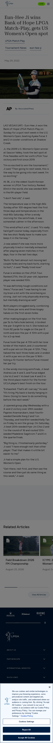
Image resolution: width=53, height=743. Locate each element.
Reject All (26, 730)
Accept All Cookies (26, 738)
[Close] (49, 687)
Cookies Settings (26, 722)
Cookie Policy (27, 716)
